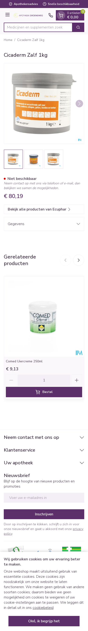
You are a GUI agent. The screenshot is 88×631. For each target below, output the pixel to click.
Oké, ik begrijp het (44, 621)
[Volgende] (79, 103)
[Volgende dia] (78, 260)
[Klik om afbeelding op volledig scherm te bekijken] (44, 103)
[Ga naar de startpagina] (29, 15)
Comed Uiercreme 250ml (24, 361)
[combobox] (38, 27)
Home (8, 40)
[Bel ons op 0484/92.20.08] (50, 15)
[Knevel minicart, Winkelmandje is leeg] (61, 15)
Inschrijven (44, 514)
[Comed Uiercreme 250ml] (44, 316)
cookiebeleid (43, 607)
